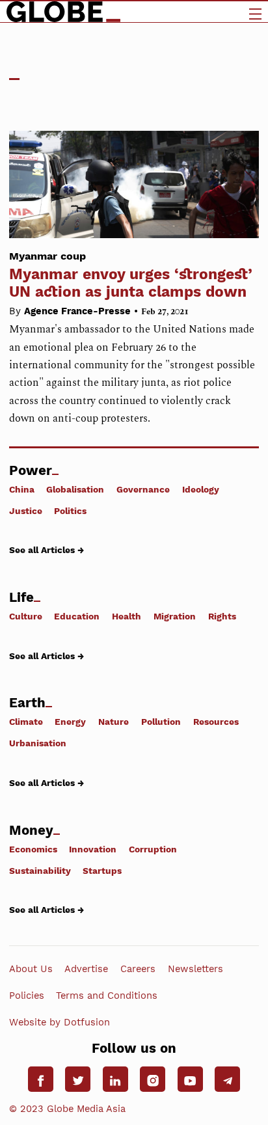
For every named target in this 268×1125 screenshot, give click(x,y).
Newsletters (195, 969)
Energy (70, 721)
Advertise (86, 969)
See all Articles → (46, 550)
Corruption (153, 849)
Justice (25, 511)
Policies (26, 995)
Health (126, 616)
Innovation (92, 849)
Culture (25, 616)
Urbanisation (37, 743)
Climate (26, 721)
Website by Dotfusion (59, 1022)
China (21, 489)
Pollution (161, 721)
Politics (70, 511)
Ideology (200, 489)
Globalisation (75, 489)
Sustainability (40, 870)
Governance (143, 489)
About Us (31, 969)
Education (77, 616)
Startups (102, 870)
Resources (216, 721)
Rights (222, 616)
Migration (175, 616)
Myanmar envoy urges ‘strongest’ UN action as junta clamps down (130, 275)
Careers (137, 969)
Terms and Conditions (106, 995)
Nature (113, 721)
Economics (33, 849)
